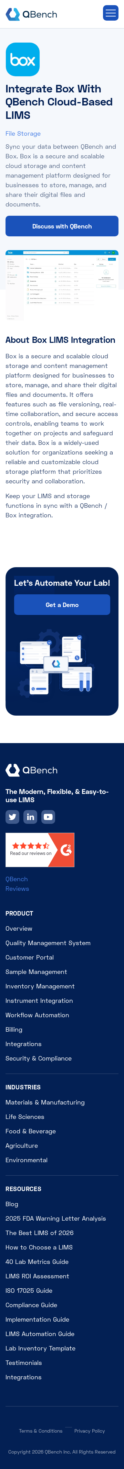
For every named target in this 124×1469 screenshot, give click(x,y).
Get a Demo (62, 604)
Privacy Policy (89, 1431)
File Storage (23, 133)
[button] (110, 13)
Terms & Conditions (40, 1431)
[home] (31, 13)
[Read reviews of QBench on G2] (40, 849)
